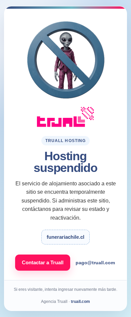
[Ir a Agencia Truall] (65, 116)
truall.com (80, 301)
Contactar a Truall (42, 262)
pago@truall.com (95, 262)
